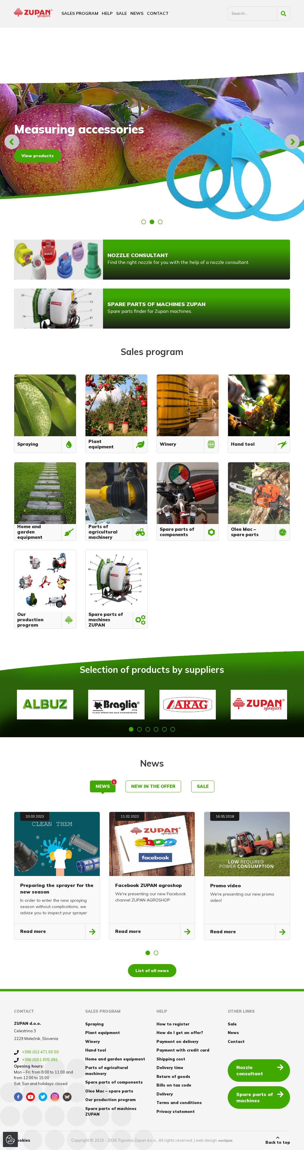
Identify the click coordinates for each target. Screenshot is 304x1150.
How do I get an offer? (179, 1032)
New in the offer (153, 786)
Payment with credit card (182, 1050)
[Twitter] (42, 1096)
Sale (121, 13)
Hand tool (95, 1050)
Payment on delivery (177, 1041)
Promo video (225, 885)
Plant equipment (102, 1032)
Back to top (277, 1142)
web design (206, 1140)
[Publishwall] (67, 1096)
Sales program (79, 13)
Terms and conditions (179, 1102)
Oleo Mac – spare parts (109, 1091)
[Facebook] (18, 1096)
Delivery (164, 1094)
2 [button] (152, 221)
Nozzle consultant (249, 1070)
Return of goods (173, 1076)
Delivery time (169, 1067)
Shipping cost (170, 1059)
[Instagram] (54, 1096)
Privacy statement (175, 1111)
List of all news (152, 970)
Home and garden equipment (115, 1059)
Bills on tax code (173, 1085)
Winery (92, 1041)
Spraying (94, 1024)
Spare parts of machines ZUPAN (111, 1111)
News (136, 13)
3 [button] (160, 221)
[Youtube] (30, 1096)
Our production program (110, 1099)
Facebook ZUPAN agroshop (148, 885)
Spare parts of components (114, 1082)
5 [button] (164, 729)
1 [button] (144, 221)
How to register (172, 1024)
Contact (158, 13)
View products (37, 155)
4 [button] (156, 729)
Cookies (22, 1140)
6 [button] (173, 729)
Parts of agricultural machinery (106, 1070)
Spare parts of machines (254, 1097)
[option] (152, 142)
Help (107, 13)
